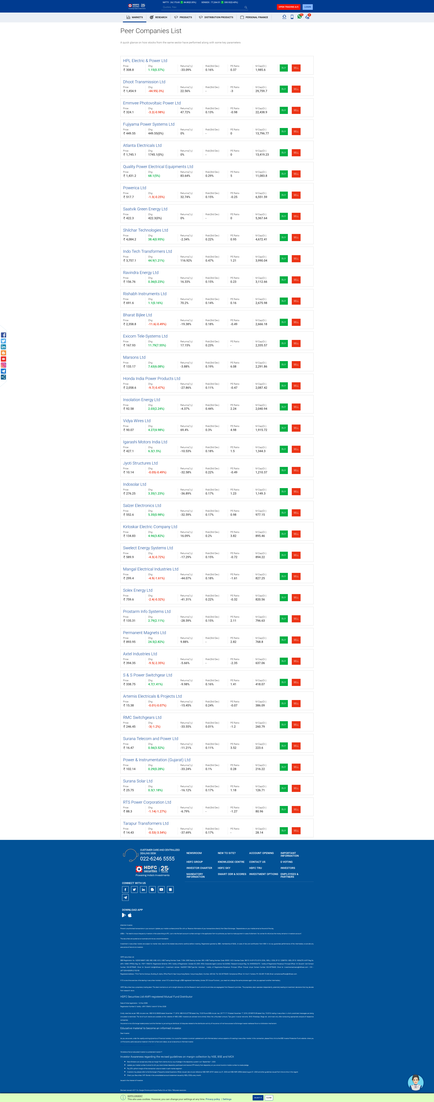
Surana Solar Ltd (137, 781)
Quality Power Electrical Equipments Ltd (158, 167)
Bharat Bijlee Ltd (137, 315)
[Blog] (152, 889)
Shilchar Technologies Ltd (145, 230)
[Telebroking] (284, 17)
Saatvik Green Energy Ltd (145, 209)
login (307, 7)
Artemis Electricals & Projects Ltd (152, 696)
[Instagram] (170, 889)
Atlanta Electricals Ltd (142, 145)
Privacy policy (213, 1099)
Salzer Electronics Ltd (142, 506)
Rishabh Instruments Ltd (144, 294)
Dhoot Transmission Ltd (144, 82)
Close (269, 1098)
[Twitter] (134, 889)
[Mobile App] (292, 17)
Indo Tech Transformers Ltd (147, 251)
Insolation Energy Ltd (141, 400)
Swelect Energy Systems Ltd (148, 548)
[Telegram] (125, 897)
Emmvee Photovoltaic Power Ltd (152, 103)
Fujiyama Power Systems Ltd (148, 124)
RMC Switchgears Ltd (142, 717)
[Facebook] (125, 889)
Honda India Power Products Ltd (151, 379)
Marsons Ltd (134, 357)
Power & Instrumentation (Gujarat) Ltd (156, 760)
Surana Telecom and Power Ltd (150, 739)
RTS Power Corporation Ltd (147, 802)
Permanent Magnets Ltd (144, 633)
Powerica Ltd (134, 188)
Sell (296, 67)
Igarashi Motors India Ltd (145, 442)
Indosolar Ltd (134, 484)
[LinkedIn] (143, 889)
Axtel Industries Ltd (140, 654)
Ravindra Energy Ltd (141, 273)
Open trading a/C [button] (289, 7)
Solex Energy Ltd (137, 590)
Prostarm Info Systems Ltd (147, 611)
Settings (227, 1099)
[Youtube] (161, 889)
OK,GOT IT (258, 1098)
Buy (284, 67)
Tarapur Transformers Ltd (146, 823)
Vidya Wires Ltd (137, 421)
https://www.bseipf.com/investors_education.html (137, 1045)
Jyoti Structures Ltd (140, 463)
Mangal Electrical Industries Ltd (150, 569)
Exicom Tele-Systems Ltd (145, 336)
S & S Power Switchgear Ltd (147, 675)
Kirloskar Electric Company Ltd (150, 527)
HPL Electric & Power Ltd (145, 61)
